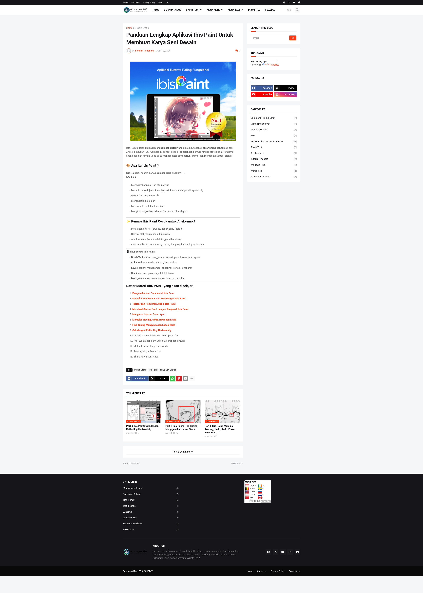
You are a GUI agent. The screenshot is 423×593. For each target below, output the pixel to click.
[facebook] (284, 2)
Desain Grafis (142, 28)
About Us (135, 2)
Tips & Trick (274, 147)
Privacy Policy (149, 2)
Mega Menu (213, 10)
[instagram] (290, 552)
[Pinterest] (179, 378)
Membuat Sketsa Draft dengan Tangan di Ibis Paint (160, 309)
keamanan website (274, 176)
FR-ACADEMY (145, 571)
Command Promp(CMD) (274, 118)
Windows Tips (274, 165)
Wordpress (274, 170)
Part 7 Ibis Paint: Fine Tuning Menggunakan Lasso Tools (181, 427)
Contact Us (163, 2)
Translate (274, 64)
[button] (289, 10)
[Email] (185, 378)
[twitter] (289, 2)
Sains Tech (192, 10)
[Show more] (192, 378)
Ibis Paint (153, 370)
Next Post (236, 463)
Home (125, 2)
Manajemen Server (274, 123)
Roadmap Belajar (274, 129)
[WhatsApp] (172, 378)
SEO (274, 135)
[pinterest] (299, 2)
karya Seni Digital (168, 370)
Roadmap (270, 10)
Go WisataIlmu (172, 10)
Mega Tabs (234, 10)
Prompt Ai (254, 10)
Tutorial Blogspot (274, 159)
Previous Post (132, 463)
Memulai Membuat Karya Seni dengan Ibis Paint (158, 298)
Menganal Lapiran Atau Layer (148, 314)
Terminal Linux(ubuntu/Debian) (274, 141)
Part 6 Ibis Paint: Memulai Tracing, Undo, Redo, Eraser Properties (220, 429)
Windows (151, 511)
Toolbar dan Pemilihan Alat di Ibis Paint (153, 303)
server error (151, 529)
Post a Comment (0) (183, 451)
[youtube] (294, 2)
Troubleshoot (274, 153)
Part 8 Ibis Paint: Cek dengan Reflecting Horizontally (142, 427)
